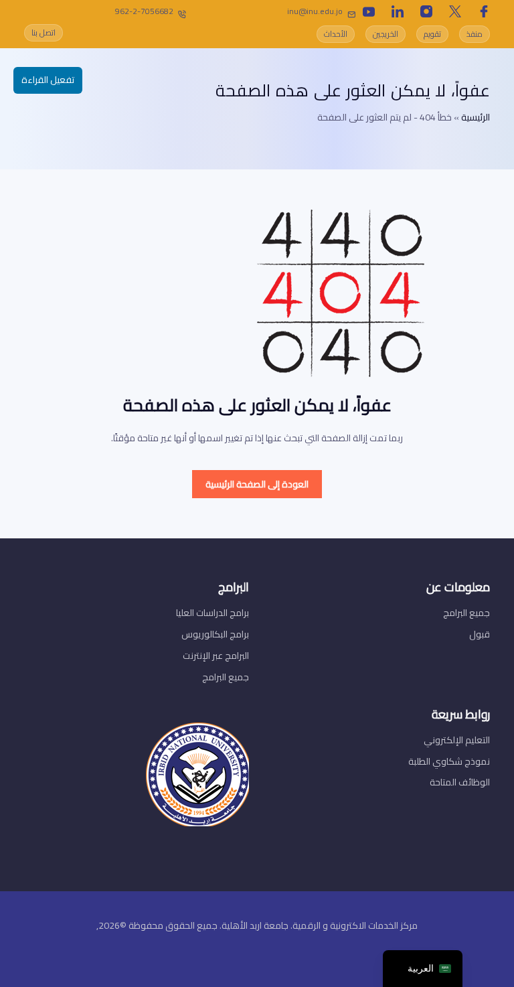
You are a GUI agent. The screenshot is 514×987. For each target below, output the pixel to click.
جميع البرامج (466, 612)
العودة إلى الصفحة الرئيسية (257, 484)
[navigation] (422, 968)
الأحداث (335, 34)
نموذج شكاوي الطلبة (449, 761)
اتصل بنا (43, 32)
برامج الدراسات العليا (212, 612)
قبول (479, 634)
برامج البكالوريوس (215, 634)
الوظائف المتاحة (460, 782)
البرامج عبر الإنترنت (216, 655)
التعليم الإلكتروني (457, 740)
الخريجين (385, 34)
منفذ (474, 34)
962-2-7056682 (144, 11)
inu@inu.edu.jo (315, 11)
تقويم (432, 34)
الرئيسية (475, 117)
